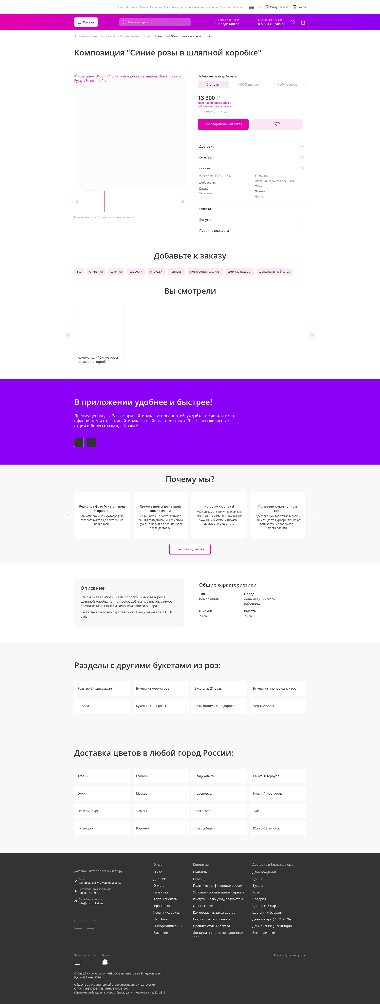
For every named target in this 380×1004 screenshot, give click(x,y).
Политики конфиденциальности (217, 885)
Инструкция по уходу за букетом (218, 899)
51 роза (83, 706)
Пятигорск (85, 828)
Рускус (203, 188)
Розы (256, 892)
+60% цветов (287, 84)
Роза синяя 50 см (210, 175)
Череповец (203, 793)
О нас (120, 7)
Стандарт (213, 84)
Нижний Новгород (267, 793)
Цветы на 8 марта (265, 906)
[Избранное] (292, 22)
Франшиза (161, 906)
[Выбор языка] (251, 7)
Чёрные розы (263, 706)
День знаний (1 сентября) (272, 926)
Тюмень (142, 811)
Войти (301, 7)
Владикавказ (204, 776)
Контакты (212, 7)
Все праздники (263, 933)
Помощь (225, 7)
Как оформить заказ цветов (214, 912)
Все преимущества (190, 549)
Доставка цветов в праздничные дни (218, 935)
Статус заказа (279, 7)
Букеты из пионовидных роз (274, 688)
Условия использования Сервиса (218, 892)
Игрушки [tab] (156, 271)
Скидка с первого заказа (212, 919)
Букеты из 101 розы (151, 706)
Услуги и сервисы (166, 912)
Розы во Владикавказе (94, 688)
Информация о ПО (167, 926)
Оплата (143, 7)
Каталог (89, 22)
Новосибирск (204, 828)
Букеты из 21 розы (208, 688)
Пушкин (142, 776)
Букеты (257, 885)
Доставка (131, 7)
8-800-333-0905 (89, 893)
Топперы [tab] (176, 271)
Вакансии (160, 933)
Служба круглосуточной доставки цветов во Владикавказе (119, 973)
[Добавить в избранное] (277, 124)
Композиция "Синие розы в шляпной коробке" (98, 359)
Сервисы (238, 7)
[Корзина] (303, 22)
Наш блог (160, 919)
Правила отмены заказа (211, 926)
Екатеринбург (88, 811)
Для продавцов (173, 7)
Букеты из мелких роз (152, 688)
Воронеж (143, 828)
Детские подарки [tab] (240, 271)
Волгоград (202, 811)
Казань (82, 776)
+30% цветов (249, 84)
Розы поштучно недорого (214, 706)
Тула (256, 811)
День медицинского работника (259, 601)
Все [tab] (79, 271)
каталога (226, 106)
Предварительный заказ (223, 124)
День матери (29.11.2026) (271, 919)
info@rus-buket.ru (91, 903)
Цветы (257, 879)
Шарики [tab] (116, 271)
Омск (81, 793)
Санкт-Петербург (266, 776)
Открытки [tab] (96, 271)
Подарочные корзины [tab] (205, 271)
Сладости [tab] (136, 271)
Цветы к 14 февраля (267, 912)
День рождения (264, 872)
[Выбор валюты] (259, 7)
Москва (141, 793)
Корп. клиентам (194, 7)
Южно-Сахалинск (266, 828)
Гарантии (156, 7)
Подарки (259, 899)
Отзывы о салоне (206, 906)
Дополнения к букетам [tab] (274, 271)
